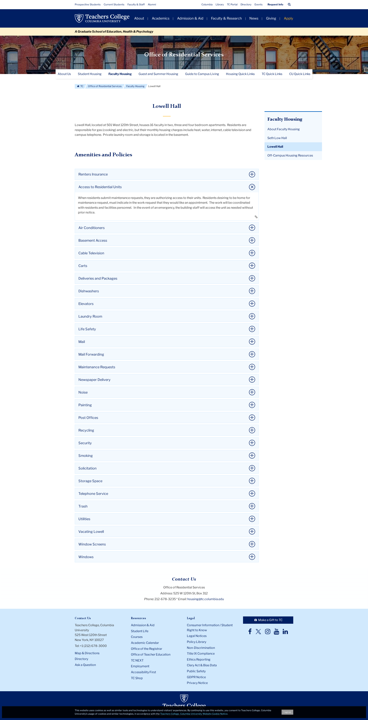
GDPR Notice (196, 677)
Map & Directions (87, 653)
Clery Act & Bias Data (202, 665)
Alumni (152, 4)
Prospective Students (88, 4)
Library (220, 4)
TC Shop (137, 678)
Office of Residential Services (184, 55)
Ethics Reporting (198, 659)
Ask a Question (85, 665)
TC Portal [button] (232, 4)
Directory (246, 4)
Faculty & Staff (136, 4)
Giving (271, 18)
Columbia (207, 4)
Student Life (139, 631)
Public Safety (196, 671)
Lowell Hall (275, 146)
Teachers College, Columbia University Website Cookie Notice (194, 713)
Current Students (114, 4)
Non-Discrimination (201, 648)
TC (81, 86)
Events (259, 4)
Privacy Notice (197, 683)
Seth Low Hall (277, 138)
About (139, 18)
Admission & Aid (190, 18)
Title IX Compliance (201, 653)
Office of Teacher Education (150, 654)
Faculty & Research (226, 18)
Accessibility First (143, 672)
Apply (288, 18)
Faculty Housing (135, 86)
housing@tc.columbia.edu (205, 599)
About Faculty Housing (283, 129)
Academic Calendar (145, 643)
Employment (140, 666)
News (253, 18)
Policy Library (196, 642)
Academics (160, 18)
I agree (287, 712)
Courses (137, 637)
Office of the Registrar (146, 649)
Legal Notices (197, 636)
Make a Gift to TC (270, 620)
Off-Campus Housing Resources (290, 155)
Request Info (275, 4)
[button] (289, 4)
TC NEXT (137, 660)
